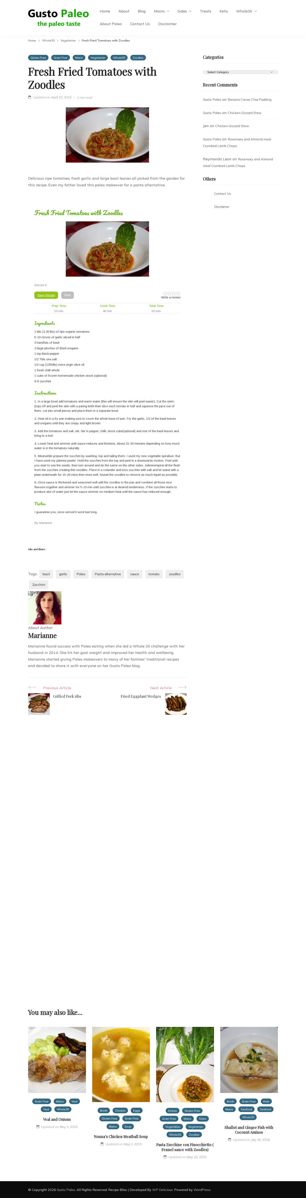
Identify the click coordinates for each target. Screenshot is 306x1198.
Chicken (120, 1110)
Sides (182, 11)
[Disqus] (107, 787)
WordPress (202, 1190)
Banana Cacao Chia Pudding (249, 99)
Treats (205, 11)
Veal (74, 1101)
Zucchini (38, 584)
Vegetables (172, 1126)
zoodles (174, 574)
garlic (63, 574)
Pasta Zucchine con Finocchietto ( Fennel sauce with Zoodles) (185, 1147)
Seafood (246, 1109)
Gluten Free (38, 57)
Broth (103, 1110)
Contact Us (140, 23)
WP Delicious (162, 1190)
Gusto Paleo (212, 99)
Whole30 (244, 11)
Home (105, 11)
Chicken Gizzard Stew (244, 113)
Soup (127, 1126)
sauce (134, 574)
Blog (142, 11)
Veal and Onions (57, 1119)
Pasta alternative (108, 574)
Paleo (81, 574)
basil (46, 574)
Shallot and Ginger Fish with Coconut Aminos (249, 1130)
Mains (159, 11)
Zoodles (138, 57)
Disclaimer (167, 23)
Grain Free (60, 57)
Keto (224, 11)
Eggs (136, 1110)
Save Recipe (46, 295)
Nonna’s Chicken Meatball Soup (121, 1136)
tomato (153, 574)
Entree (172, 1110)
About (123, 11)
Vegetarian (98, 57)
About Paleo (111, 23)
